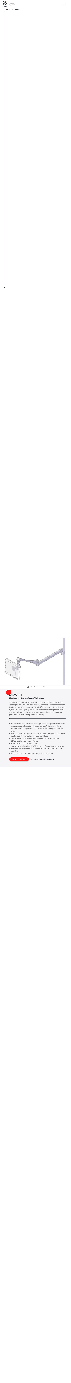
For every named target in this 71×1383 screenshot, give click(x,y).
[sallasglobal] (5, 6)
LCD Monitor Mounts (13, 9)
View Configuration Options (44, 759)
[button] (19, 759)
